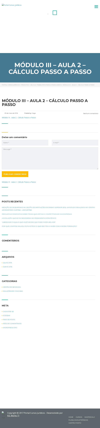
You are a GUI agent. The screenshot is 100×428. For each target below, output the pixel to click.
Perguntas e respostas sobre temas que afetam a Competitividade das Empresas (37, 214)
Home (71, 417)
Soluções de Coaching (13, 291)
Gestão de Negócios (12, 287)
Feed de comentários (12, 323)
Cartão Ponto (75, 423)
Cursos (79, 417)
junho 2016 (7, 267)
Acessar (6, 315)
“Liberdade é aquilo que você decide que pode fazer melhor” (29, 222)
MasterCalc (90, 417)
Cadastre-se (8, 311)
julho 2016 (7, 263)
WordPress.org (10, 328)
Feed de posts (9, 319)
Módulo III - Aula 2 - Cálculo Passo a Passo (19, 182)
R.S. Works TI (13, 415)
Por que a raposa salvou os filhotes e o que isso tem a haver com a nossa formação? (39, 226)
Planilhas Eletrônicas (78, 420)
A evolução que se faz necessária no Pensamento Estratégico (29, 218)
